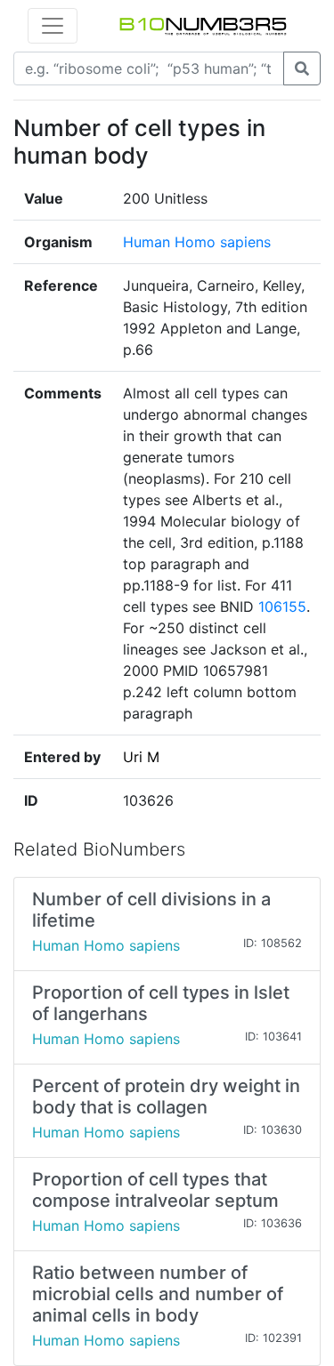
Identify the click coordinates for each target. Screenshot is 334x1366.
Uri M (141, 757)
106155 (282, 606)
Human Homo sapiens (197, 242)
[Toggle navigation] (52, 26)
